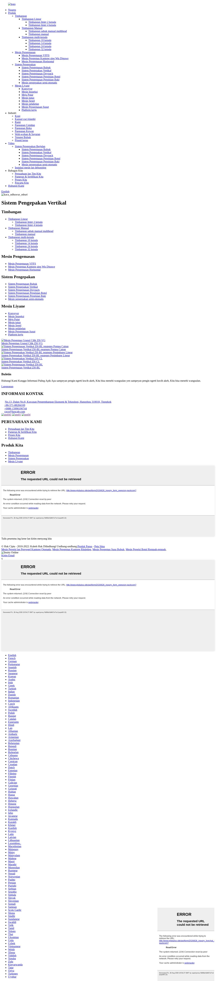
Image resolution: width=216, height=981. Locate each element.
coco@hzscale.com (14, 411)
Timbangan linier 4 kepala (42, 25)
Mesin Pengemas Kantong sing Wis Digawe (45, 58)
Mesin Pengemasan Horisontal (38, 61)
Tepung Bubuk (23, 137)
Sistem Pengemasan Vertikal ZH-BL (20, 367)
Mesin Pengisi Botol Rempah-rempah (146, 549)
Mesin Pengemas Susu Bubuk (108, 549)
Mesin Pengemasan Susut (35, 106)
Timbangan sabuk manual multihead (47, 31)
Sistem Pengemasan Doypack (37, 73)
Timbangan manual (38, 34)
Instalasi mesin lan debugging (30, 167)
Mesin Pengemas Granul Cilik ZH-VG (22, 343)
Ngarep (12, 9)
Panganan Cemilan (25, 125)
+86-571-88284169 (14, 405)
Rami (18, 122)
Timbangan (21, 15)
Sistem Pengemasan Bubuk (36, 67)
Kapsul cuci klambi (25, 119)
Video (11, 143)
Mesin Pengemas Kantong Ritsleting (71, 549)
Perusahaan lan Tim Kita (28, 173)
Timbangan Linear (31, 19)
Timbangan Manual (32, 28)
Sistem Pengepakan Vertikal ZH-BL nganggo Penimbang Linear (35, 355)
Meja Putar (27, 94)
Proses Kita (21, 179)
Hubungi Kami (16, 185)
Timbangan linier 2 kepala (42, 22)
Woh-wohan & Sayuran (27, 134)
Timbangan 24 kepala (39, 46)
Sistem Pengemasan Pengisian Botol (41, 76)
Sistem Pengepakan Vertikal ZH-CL (20, 361)
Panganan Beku (23, 128)
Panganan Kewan (24, 131)
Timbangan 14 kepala (39, 43)
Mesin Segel (28, 100)
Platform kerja (29, 110)
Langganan (7, 386)
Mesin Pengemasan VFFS (35, 55)
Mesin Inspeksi (30, 91)
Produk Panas (84, 546)
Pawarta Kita (22, 182)
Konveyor (27, 88)
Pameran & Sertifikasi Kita (29, 176)
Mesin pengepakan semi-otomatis (39, 82)
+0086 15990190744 (15, 408)
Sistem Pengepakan (25, 64)
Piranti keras (21, 140)
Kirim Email (8, 555)
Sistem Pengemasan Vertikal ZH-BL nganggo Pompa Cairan (33, 349)
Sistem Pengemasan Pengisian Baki (40, 79)
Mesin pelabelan (30, 103)
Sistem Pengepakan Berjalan (30, 146)
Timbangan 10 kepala (39, 40)
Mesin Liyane (22, 85)
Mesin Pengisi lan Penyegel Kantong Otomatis (26, 549)
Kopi (17, 116)
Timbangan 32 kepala (39, 49)
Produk (12, 12)
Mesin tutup (28, 97)
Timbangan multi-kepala (34, 37)
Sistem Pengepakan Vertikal (36, 70)
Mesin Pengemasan (25, 52)
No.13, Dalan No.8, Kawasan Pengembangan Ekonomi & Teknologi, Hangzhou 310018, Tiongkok (58, 401)
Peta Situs (99, 546)
